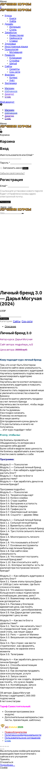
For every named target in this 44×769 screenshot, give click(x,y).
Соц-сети (27, 321)
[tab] (24, 326)
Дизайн (9, 24)
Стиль (13, 29)
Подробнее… (7, 765)
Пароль (5, 162)
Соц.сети (14, 72)
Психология (11, 49)
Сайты (8, 66)
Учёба (12, 21)
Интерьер (15, 26)
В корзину (4, 319)
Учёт (12, 80)
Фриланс (10, 74)
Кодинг (13, 77)
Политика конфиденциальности (23, 735)
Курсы (8, 15)
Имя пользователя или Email (17, 155)
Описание (10, 326)
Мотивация (15, 52)
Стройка (14, 60)
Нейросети (15, 38)
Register (3, 207)
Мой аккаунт (7, 102)
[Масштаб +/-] (8, 746)
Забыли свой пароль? (12, 173)
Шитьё (13, 63)
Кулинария (15, 57)
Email (3, 186)
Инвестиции (16, 35)
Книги (12, 18)
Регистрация (5, 202)
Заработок (11, 32)
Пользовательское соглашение (22, 737)
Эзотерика (11, 83)
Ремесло (10, 55)
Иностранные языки (16, 46)
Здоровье (10, 43)
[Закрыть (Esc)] (1, 746)
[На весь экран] (6, 746)
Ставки (13, 41)
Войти (25, 168)
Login (10, 207)
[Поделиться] (3, 746)
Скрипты (14, 69)
